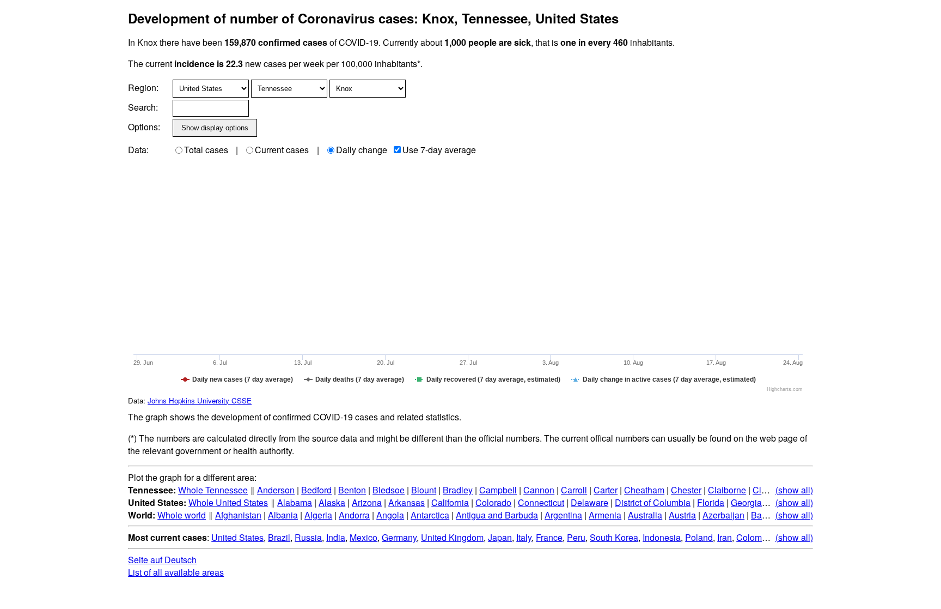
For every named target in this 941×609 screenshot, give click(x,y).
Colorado (493, 502)
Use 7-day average (439, 149)
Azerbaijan (723, 515)
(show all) (794, 490)
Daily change (361, 149)
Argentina (563, 515)
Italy (523, 537)
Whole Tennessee (213, 490)
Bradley (458, 490)
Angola (390, 515)
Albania (283, 515)
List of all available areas (176, 572)
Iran (724, 537)
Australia (645, 515)
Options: (144, 126)
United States (237, 537)
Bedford (316, 490)
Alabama (294, 502)
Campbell (498, 490)
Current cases (282, 149)
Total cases (206, 149)
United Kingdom (452, 537)
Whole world (181, 515)
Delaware (589, 502)
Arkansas (406, 502)
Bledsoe (388, 490)
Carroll (574, 490)
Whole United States (228, 502)
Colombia (755, 537)
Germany (399, 537)
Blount (423, 490)
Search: (143, 107)
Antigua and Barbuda (497, 515)
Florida (710, 502)
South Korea (614, 537)
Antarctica (430, 515)
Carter (606, 490)
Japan (500, 537)
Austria (682, 515)
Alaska (332, 502)
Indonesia (662, 537)
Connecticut (541, 502)
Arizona (367, 502)
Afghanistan (238, 515)
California (450, 502)
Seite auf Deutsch (162, 559)
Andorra (354, 515)
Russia (308, 537)
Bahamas (769, 515)
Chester (686, 490)
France (549, 537)
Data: (138, 149)
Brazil (279, 537)
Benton (352, 490)
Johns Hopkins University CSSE (200, 400)
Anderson (276, 490)
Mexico (363, 537)
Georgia (746, 502)
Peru (576, 537)
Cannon (538, 490)
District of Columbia (653, 502)
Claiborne (727, 490)
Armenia (605, 515)
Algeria (318, 515)
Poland (699, 537)
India (335, 537)
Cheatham (644, 490)
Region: (143, 87)
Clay (762, 490)
